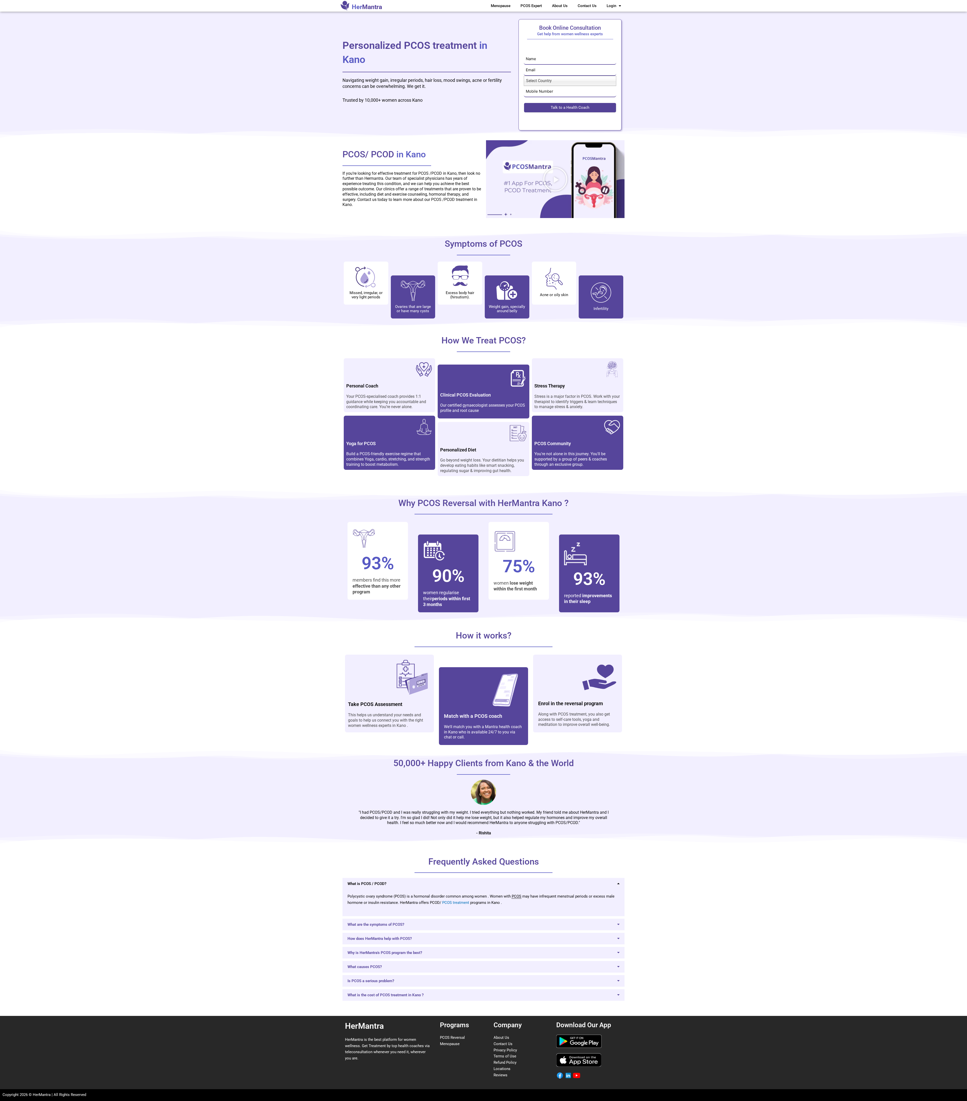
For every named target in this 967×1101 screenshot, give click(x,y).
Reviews (500, 1075)
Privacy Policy (505, 1050)
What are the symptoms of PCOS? (376, 924)
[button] (555, 179)
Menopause (500, 6)
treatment (461, 902)
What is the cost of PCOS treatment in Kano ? (386, 995)
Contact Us (587, 6)
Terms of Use (505, 1056)
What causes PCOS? (365, 967)
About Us (560, 6)
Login (611, 6)
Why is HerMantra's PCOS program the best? (385, 952)
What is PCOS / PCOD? (367, 883)
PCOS (447, 902)
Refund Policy (505, 1062)
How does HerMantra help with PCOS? (380, 938)
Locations (502, 1069)
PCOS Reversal (452, 1037)
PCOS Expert (531, 6)
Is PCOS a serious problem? (371, 981)
